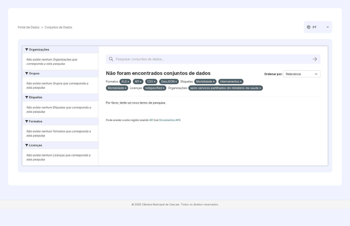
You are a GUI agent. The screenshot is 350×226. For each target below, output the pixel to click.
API (151, 120)
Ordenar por (273, 74)
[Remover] (128, 81)
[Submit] (315, 59)
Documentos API (169, 120)
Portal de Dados (28, 27)
